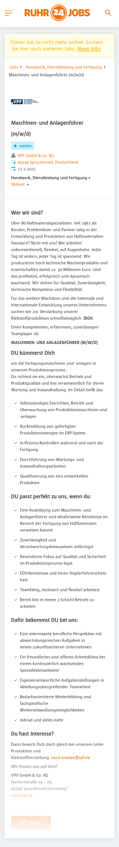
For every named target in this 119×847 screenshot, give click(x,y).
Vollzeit (18, 184)
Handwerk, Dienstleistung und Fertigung (64, 67)
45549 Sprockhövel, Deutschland (48, 162)
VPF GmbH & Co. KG (36, 155)
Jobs (14, 67)
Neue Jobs (89, 48)
